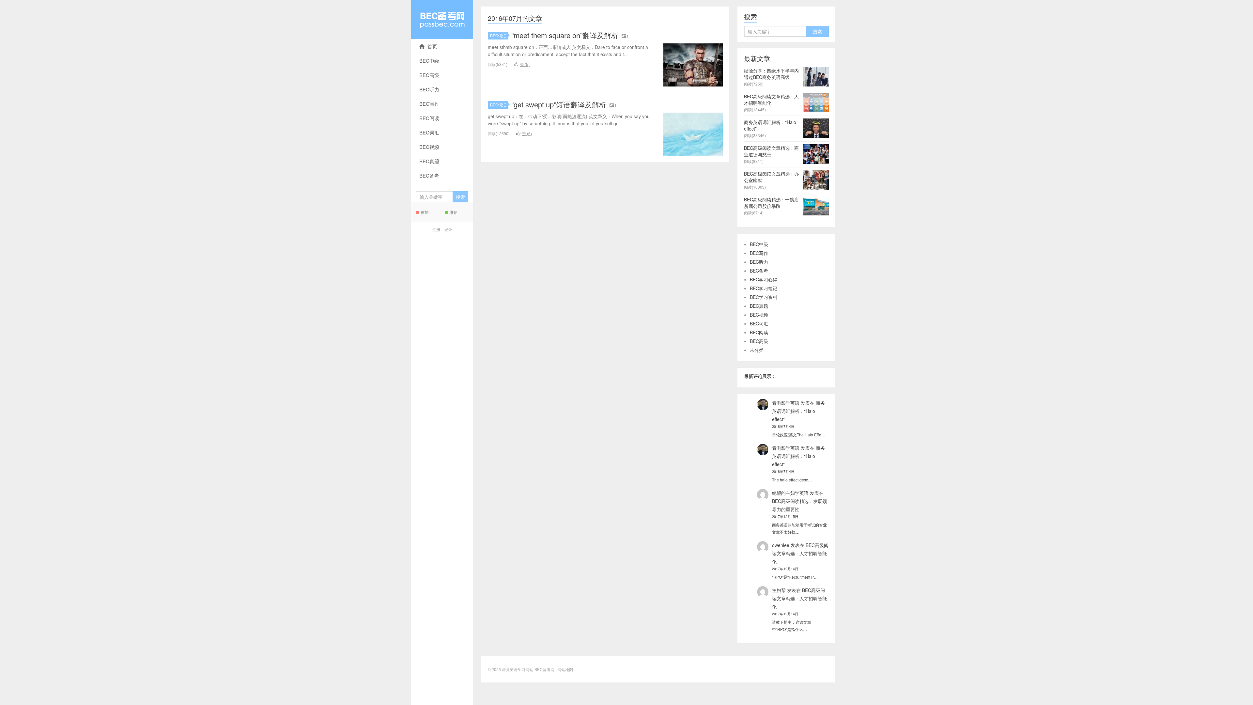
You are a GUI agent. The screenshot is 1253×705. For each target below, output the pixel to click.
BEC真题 (429, 161)
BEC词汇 (429, 132)
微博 (425, 212)
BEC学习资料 (763, 297)
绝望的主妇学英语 (790, 493)
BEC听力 (429, 89)
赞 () (525, 64)
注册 (436, 229)
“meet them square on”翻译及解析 (564, 35)
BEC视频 (429, 146)
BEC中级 (429, 60)
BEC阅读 (429, 118)
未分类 (757, 350)
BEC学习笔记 (763, 288)
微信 (453, 212)
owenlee (780, 545)
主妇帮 (779, 590)
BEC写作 (429, 103)
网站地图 (565, 669)
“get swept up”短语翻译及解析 (558, 104)
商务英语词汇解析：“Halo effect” (798, 411)
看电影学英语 (785, 403)
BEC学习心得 (763, 279)
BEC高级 (429, 74)
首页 (432, 46)
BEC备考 (429, 175)
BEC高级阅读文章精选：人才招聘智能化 (800, 553)
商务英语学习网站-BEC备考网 (442, 19)
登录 (448, 229)
